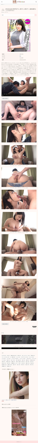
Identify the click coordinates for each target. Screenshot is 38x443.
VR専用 (33, 355)
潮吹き (28, 363)
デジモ (4, 358)
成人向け (4, 363)
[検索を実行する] (35, 15)
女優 (3, 361)
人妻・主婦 (18, 360)
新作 (8, 363)
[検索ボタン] (36, 2)
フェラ (4, 360)
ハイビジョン (22, 358)
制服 (27, 360)
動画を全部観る (5, 98)
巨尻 (31, 361)
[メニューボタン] (2, 2)
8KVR (19, 355)
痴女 (14, 364)
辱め (31, 364)
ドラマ (8, 358)
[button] (19, 348)
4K (8, 355)
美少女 (27, 364)
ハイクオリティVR (14, 358)
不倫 (8, 360)
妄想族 (13, 361)
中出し (13, 360)
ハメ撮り (28, 358)
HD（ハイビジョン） (26, 355)
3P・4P (4, 355)
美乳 (22, 364)
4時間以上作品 (13, 355)
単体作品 (32, 360)
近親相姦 (4, 366)
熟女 (20, 56)
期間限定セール (14, 363)
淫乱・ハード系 (22, 363)
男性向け (10, 364)
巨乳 (27, 361)
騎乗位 (9, 366)
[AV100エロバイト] (19, 2)
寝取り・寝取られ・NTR (20, 361)
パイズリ (34, 358)
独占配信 (4, 364)
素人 (18, 364)
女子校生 (8, 361)
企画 (23, 360)
